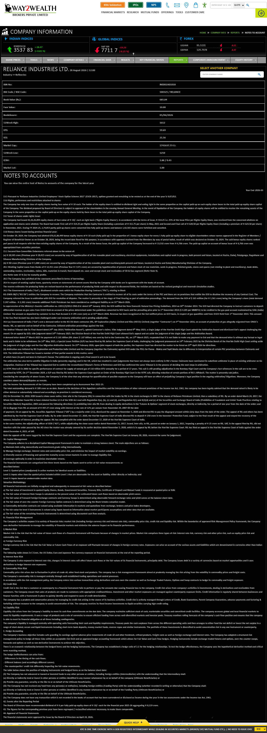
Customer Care (194, 12)
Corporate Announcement (209, 60)
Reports (235, 33)
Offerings (167, 12)
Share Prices (13, 60)
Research (133, 12)
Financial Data (102, 60)
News (50, 60)
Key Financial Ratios (152, 60)
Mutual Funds (150, 12)
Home (203, 33)
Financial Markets (113, 12)
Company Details (74, 60)
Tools (179, 12)
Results (125, 60)
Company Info (218, 33)
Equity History (244, 60)
